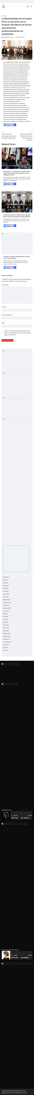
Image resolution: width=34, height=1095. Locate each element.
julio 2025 (5, 613)
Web (3, 323)
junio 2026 (5, 582)
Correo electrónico (7, 315)
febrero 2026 (6, 594)
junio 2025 (5, 616)
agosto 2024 (6, 644)
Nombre (4, 307)
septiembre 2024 (7, 642)
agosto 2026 (6, 577)
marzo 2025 (6, 625)
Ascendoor (10, 1093)
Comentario (5, 285)
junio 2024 (5, 650)
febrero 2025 (6, 627)
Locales (4, 16)
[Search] (31, 6)
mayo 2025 (5, 619)
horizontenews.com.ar (8, 37)
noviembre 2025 (7, 602)
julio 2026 (5, 580)
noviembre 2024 (7, 636)
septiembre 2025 (7, 608)
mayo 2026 (5, 585)
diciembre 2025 (6, 599)
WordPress (24, 1093)
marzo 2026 (6, 591)
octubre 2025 (6, 605)
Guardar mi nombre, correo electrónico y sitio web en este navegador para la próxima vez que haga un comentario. (17, 332)
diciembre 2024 (6, 633)
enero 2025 (5, 630)
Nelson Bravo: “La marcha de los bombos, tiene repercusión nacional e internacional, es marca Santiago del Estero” (16, 173)
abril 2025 (5, 622)
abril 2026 (5, 588)
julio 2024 (5, 647)
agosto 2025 (6, 611)
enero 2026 (5, 596)
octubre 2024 (6, 639)
